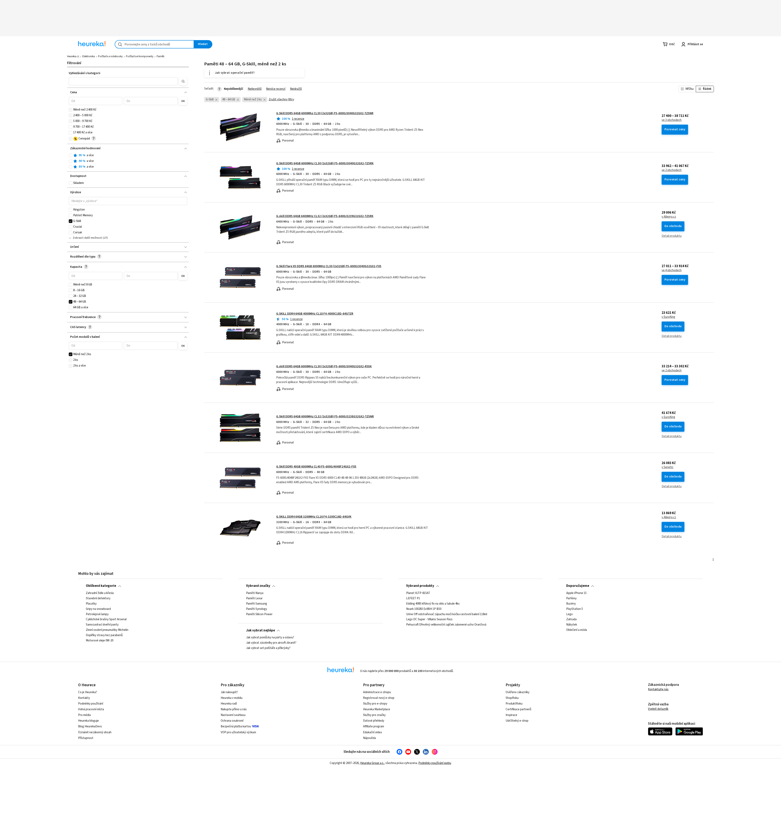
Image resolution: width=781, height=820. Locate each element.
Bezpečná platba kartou (236, 726)
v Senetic (667, 467)
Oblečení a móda (576, 630)
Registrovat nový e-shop (378, 698)
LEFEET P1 (413, 598)
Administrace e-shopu (377, 692)
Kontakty (84, 698)
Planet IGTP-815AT (418, 593)
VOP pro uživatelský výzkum (238, 732)
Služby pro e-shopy (375, 703)
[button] (123, 81)
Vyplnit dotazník (658, 709)
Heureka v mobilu (231, 698)
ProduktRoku (514, 703)
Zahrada (571, 619)
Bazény (571, 604)
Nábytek (571, 625)
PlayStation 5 (574, 609)
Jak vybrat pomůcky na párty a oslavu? (270, 638)
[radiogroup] (128, 161)
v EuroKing (668, 317)
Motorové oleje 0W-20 (99, 641)
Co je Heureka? (87, 692)
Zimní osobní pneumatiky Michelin (107, 630)
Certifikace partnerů (518, 709)
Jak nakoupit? (229, 692)
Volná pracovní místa (91, 709)
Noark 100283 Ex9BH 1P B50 (423, 609)
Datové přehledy (373, 721)
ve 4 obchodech (672, 270)
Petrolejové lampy (97, 614)
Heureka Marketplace (376, 709)
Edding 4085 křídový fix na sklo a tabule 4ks (433, 604)
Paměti (160, 56)
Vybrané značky (258, 585)
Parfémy (571, 598)
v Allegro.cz (669, 217)
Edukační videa (372, 732)
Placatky (91, 604)
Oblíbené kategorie (101, 585)
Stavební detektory (98, 598)
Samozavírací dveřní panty (102, 625)
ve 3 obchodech (672, 120)
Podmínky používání (90, 703)
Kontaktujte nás (658, 689)
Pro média (84, 715)
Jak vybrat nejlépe (260, 630)
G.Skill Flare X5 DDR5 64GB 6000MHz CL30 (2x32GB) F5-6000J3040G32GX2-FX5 (328, 266)
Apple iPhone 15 (576, 593)
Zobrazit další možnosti (87, 238)
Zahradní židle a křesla (100, 593)
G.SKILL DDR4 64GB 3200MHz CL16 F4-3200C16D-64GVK (313, 517)
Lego (569, 614)
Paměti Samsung (256, 604)
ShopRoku (512, 698)
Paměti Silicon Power (259, 614)
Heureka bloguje (88, 721)
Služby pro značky (374, 715)
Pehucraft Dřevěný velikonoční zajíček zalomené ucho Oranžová (446, 625)
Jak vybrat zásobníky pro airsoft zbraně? (271, 643)
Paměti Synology (256, 609)
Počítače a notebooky (110, 56)
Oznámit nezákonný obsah (94, 732)
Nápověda (369, 738)
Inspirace (511, 715)
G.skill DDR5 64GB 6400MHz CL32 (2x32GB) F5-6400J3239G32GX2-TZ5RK (324, 216)
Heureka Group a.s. (372, 763)
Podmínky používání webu (434, 763)
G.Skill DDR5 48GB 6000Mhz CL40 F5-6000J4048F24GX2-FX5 (316, 466)
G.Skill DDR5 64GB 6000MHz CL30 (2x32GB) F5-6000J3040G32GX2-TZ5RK (325, 163)
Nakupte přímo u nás (234, 709)
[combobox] (154, 44)
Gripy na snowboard (98, 609)
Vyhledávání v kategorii (84, 73)
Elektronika (88, 56)
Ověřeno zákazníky (517, 692)
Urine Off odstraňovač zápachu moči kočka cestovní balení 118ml (446, 614)
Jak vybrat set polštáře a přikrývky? (268, 648)
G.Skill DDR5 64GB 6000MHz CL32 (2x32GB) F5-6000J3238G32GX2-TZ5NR (325, 416)
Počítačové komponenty (139, 56)
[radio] (70, 155)
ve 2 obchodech (672, 170)
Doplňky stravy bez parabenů (104, 635)
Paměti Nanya (254, 593)
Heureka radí (229, 703)
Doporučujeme (577, 585)
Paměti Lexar (254, 598)
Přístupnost (85, 738)
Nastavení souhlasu (233, 715)
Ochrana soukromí (232, 721)
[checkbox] (70, 110)
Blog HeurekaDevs (90, 726)
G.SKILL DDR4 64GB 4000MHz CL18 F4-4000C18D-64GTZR (314, 314)
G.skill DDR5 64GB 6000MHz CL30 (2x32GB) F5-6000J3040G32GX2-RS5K (324, 366)
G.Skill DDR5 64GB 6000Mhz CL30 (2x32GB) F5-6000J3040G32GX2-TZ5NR (324, 113)
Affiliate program (373, 726)
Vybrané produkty (420, 585)
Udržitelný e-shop (517, 721)
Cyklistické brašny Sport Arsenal (106, 619)
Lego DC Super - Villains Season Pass (429, 619)
